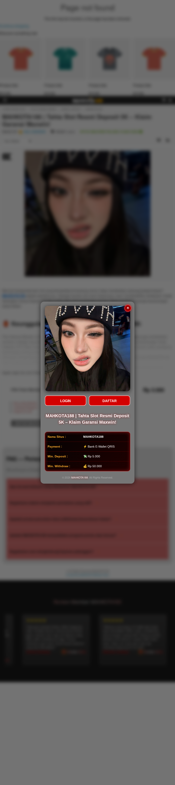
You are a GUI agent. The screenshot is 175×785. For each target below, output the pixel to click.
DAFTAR (109, 401)
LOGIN (65, 401)
